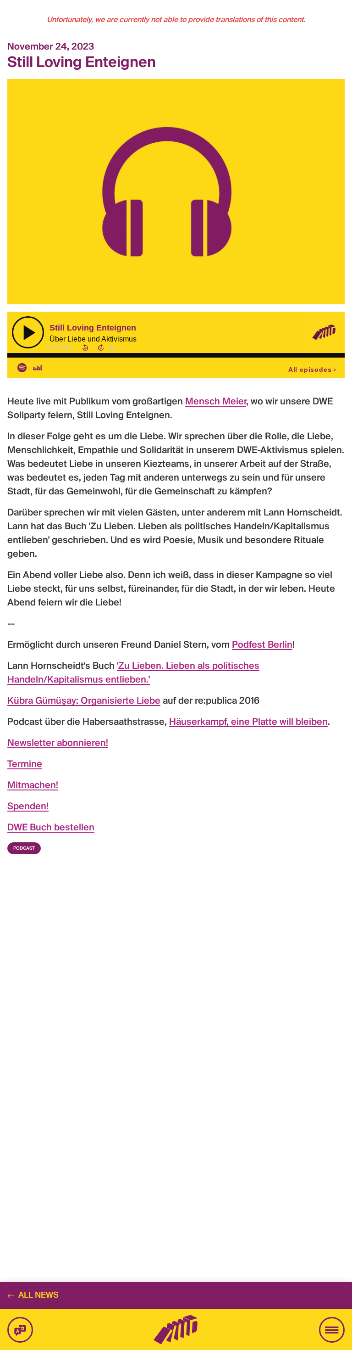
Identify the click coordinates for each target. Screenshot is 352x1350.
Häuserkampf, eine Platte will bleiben (248, 722)
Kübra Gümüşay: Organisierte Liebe (83, 701)
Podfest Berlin (262, 645)
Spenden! (28, 807)
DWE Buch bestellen (50, 828)
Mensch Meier (215, 402)
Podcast (24, 848)
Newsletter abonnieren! (57, 743)
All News (38, 1295)
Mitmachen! (32, 785)
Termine (24, 764)
